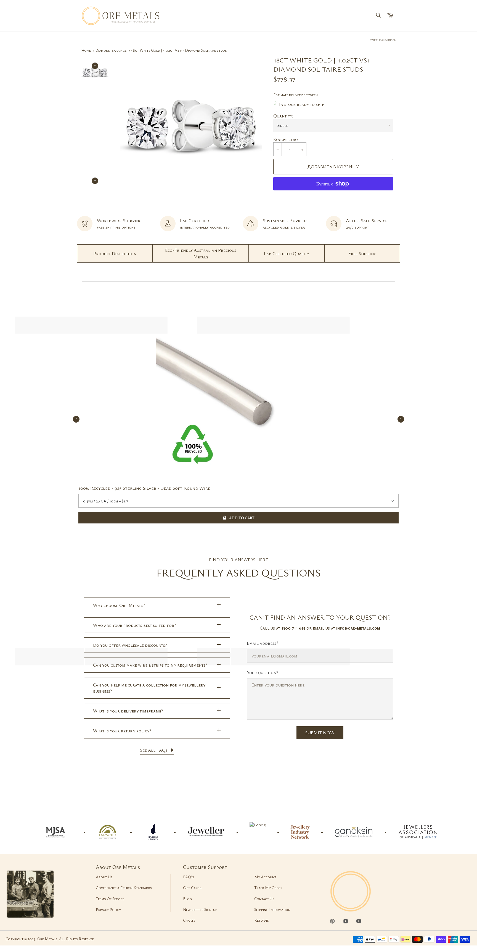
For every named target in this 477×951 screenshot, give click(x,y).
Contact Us (264, 898)
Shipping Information (272, 909)
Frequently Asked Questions (239, 572)
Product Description (114, 253)
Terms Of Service (110, 898)
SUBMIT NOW (320, 733)
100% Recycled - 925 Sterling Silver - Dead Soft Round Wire (144, 488)
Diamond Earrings (111, 50)
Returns (261, 920)
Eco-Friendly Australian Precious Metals (200, 253)
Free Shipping (362, 253)
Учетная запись (383, 39)
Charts (189, 920)
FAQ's (188, 876)
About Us (104, 876)
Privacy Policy (108, 909)
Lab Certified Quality (286, 253)
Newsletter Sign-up (200, 909)
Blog (187, 898)
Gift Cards (192, 887)
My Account (265, 876)
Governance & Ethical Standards (124, 887)
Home (86, 50)
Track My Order (268, 887)
